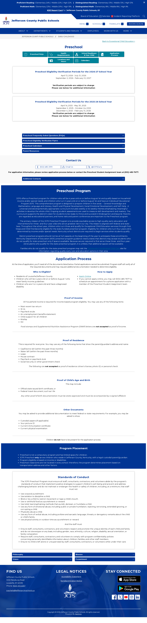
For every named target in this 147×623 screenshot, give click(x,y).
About (22, 31)
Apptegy (78, 614)
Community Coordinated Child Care (103, 248)
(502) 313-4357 (19, 586)
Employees (93, 31)
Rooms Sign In (136, 24)
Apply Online (85, 276)
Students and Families (67, 31)
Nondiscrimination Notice (71, 581)
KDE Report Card (55, 10)
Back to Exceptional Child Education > (118, 41)
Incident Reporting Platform (127, 16)
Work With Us (111, 31)
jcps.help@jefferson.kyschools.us (20, 591)
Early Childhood (66, 37)
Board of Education (89, 16)
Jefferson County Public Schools (37, 37)
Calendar (106, 16)
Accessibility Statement (71, 577)
